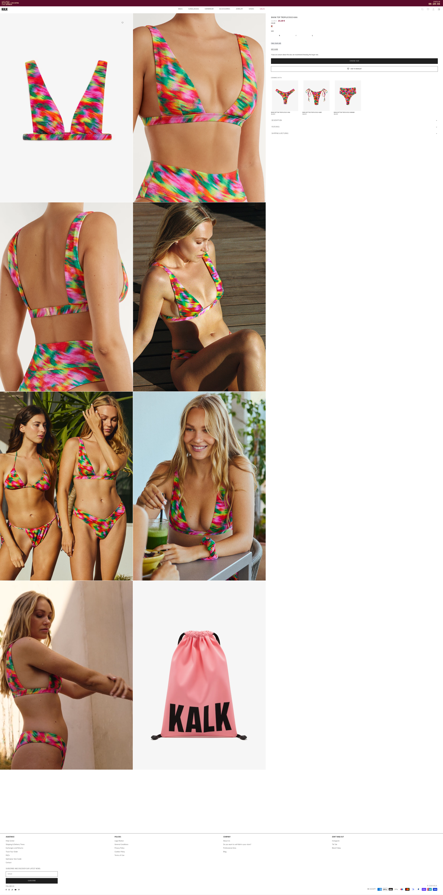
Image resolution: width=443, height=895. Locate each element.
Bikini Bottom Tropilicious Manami (344, 112)
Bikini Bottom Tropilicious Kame (312, 112)
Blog (224, 852)
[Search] (422, 9)
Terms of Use (119, 855)
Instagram (336, 841)
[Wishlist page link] (428, 9)
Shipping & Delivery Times (15, 844)
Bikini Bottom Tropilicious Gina (280, 112)
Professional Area (229, 848)
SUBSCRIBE (32, 880)
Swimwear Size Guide (13, 859)
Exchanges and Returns (14, 848)
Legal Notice (119, 841)
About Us (226, 841)
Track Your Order (12, 852)
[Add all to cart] (285, 104)
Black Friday (336, 848)
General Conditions (121, 844)
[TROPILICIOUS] (271, 26)
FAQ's (8, 855)
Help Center (10, 841)
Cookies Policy (120, 852)
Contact (8, 863)
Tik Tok (334, 844)
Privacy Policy (119, 848)
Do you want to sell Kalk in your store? (237, 844)
